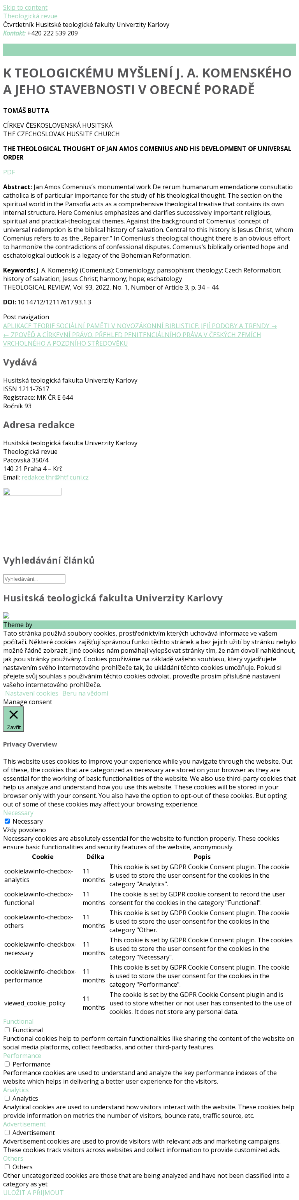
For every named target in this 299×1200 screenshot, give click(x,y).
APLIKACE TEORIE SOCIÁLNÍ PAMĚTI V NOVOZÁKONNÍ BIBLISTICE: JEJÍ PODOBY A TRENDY (140, 326)
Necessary (27, 821)
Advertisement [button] (24, 1124)
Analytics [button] (16, 1090)
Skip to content (25, 7)
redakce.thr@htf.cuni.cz (55, 477)
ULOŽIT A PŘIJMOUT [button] (33, 1192)
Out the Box (51, 624)
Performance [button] (22, 1055)
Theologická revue (30, 16)
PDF (9, 172)
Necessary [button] (18, 812)
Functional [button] (18, 1021)
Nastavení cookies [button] (31, 693)
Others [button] (13, 1158)
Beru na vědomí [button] (85, 693)
